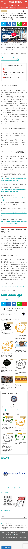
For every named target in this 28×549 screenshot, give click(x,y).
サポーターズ (21, 7)
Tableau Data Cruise (13, 296)
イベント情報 (5, 7)
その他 (20, 294)
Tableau (4, 296)
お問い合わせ (18, 534)
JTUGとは (13, 7)
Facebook (21, 410)
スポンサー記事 (4, 11)
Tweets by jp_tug (5, 510)
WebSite (8, 410)
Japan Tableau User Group (15, 537)
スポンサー (22, 296)
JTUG (14, 404)
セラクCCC (5, 299)
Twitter (14, 410)
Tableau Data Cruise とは (11, 69)
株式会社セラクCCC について (12, 77)
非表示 (21, 65)
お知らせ (4, 294)
